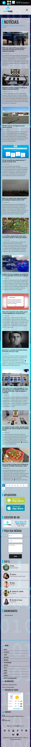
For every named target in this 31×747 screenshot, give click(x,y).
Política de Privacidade (10, 678)
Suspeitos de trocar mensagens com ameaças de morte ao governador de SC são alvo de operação (15, 274)
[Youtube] (13, 730)
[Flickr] (17, 734)
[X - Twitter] (22, 730)
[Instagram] (5, 730)
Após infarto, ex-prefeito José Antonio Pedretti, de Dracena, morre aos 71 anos (14, 350)
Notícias (6, 657)
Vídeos (5, 670)
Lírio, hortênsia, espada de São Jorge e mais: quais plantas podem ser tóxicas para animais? (14, 236)
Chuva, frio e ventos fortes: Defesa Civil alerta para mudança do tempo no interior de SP (14, 199)
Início (5, 649)
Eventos (6, 665)
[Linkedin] (13, 734)
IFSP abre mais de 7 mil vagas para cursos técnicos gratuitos (13, 126)
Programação (7, 662)
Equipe (5, 673)
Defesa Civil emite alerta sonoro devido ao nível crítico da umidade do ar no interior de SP (14, 312)
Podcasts (6, 652)
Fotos (5, 668)
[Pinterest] (26, 730)
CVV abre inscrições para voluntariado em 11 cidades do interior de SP (14, 161)
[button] (27, 10)
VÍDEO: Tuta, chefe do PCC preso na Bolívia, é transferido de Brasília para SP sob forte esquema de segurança (14, 49)
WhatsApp (7, 720)
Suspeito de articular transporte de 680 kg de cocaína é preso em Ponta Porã (14, 88)
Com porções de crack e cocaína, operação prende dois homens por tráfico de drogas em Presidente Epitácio (15, 428)
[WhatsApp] (9, 730)
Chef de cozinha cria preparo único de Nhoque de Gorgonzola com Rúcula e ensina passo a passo (15, 465)
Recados (6, 660)
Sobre (5, 655)
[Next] (26, 485)
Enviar (15, 556)
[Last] (3, 488)
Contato (6, 675)
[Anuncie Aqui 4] (15, 622)
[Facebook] (17, 730)
